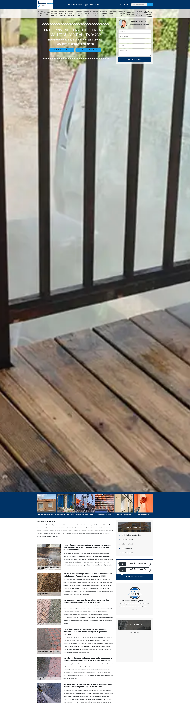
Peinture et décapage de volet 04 (62, 13)
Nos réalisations (62, 50)
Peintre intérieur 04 (95, 13)
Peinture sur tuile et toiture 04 (70, 13)
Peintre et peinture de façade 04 (54, 13)
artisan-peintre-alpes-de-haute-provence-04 (148, 14)
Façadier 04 (47, 13)
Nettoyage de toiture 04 (79, 13)
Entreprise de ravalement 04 (112, 13)
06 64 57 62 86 (93, 5)
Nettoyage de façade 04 (87, 13)
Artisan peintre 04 (40, 13)
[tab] (95, 281)
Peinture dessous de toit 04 (139, 13)
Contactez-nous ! (88, 50)
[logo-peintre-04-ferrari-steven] (45, 4)
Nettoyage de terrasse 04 (121, 13)
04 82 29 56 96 (76, 5)
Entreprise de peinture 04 (103, 13)
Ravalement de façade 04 (130, 13)
